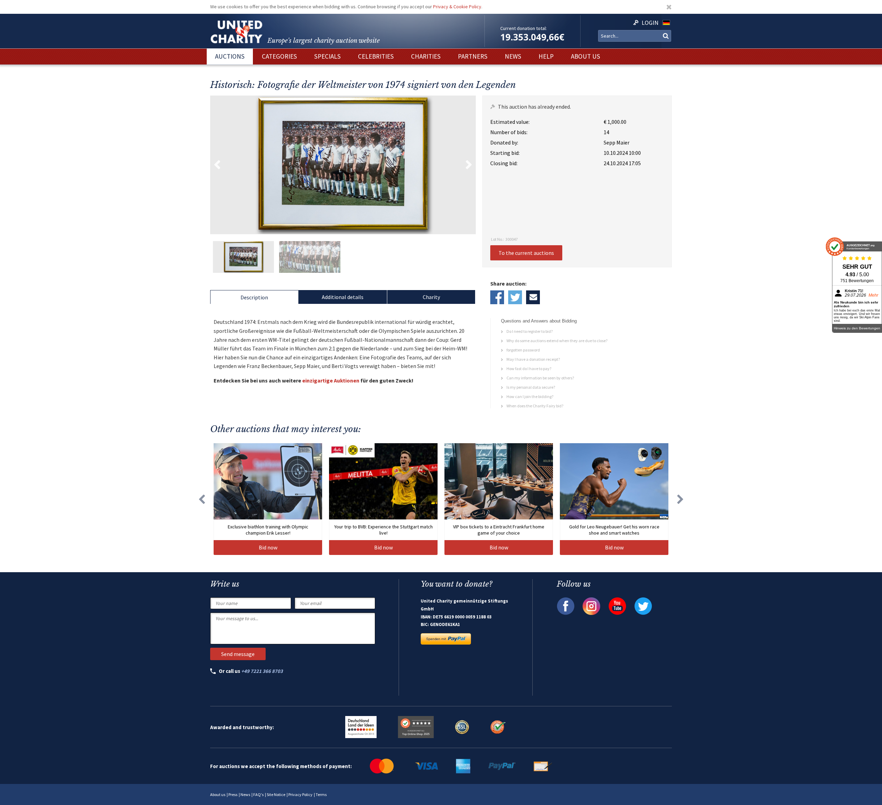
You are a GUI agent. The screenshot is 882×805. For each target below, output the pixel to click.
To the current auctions (526, 252)
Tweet (515, 297)
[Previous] (201, 499)
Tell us (533, 297)
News (245, 794)
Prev (217, 165)
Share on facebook (497, 297)
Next (468, 165)
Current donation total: (523, 28)
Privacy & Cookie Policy (457, 6)
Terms (321, 794)
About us (217, 794)
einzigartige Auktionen (330, 380)
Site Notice (276, 794)
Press (232, 794)
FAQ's (258, 794)
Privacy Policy (300, 794)
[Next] (680, 499)
